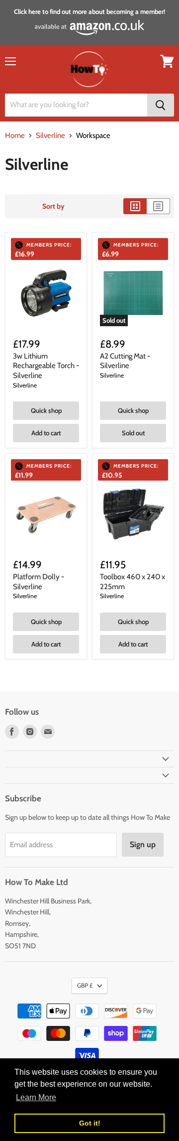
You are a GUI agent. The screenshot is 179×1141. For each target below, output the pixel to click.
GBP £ (84, 985)
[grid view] (135, 206)
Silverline (50, 135)
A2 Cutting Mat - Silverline (125, 361)
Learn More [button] (36, 1097)
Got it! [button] (89, 1123)
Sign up (143, 844)
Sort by (53, 206)
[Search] (160, 105)
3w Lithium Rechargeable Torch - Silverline (46, 366)
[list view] (158, 206)
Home (15, 135)
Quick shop (46, 410)
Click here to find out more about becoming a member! (89, 11)
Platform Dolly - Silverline (38, 581)
